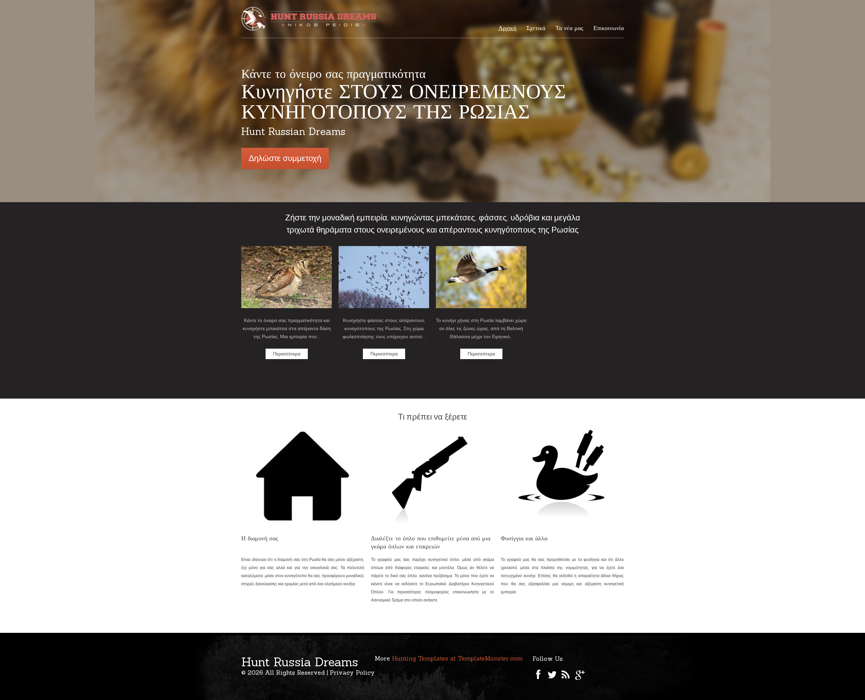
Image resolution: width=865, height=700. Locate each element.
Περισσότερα (286, 353)
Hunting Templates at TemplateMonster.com (457, 658)
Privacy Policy (352, 672)
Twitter (552, 675)
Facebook (538, 675)
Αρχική (507, 28)
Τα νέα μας (569, 28)
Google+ (580, 675)
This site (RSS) (566, 675)
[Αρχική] (310, 18)
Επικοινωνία (608, 28)
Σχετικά (535, 28)
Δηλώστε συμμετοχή (285, 158)
